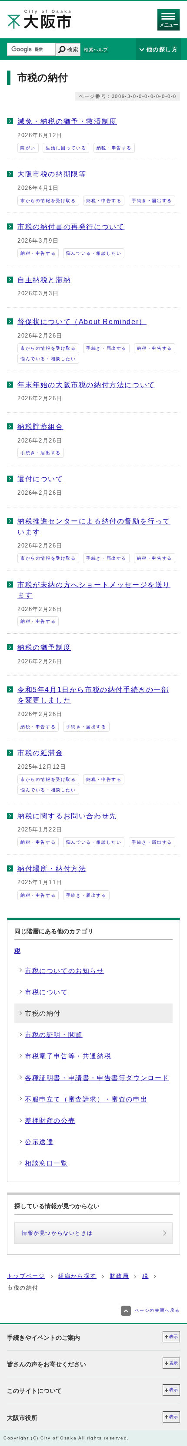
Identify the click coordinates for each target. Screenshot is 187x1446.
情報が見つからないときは (57, 1233)
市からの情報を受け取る (48, 200)
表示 (173, 1336)
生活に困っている (66, 147)
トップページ (26, 1276)
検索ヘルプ (96, 49)
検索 (72, 49)
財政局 (119, 1276)
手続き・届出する (152, 200)
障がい (28, 147)
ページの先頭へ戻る (157, 1310)
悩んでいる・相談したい (94, 253)
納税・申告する (114, 147)
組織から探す (77, 1276)
